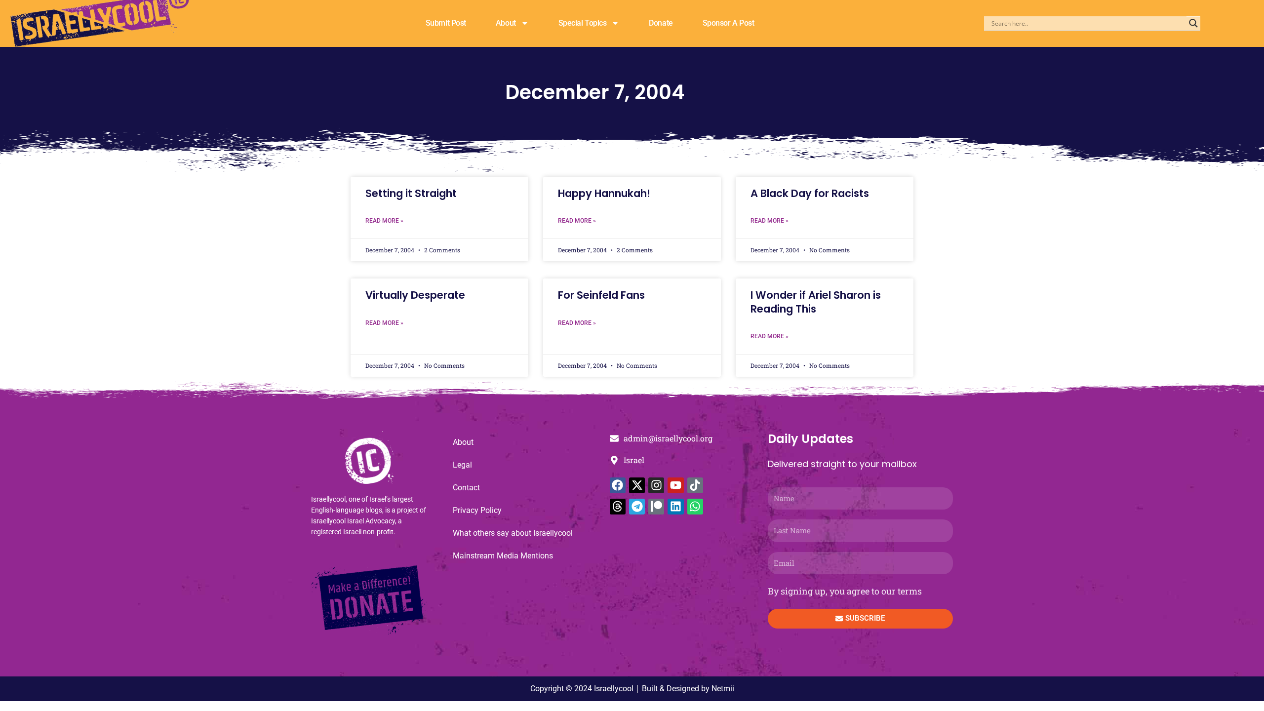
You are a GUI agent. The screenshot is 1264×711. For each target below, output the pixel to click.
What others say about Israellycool (513, 533)
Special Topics (582, 23)
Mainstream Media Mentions (503, 555)
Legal (462, 465)
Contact (466, 487)
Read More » (384, 220)
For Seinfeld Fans (601, 295)
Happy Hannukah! (604, 193)
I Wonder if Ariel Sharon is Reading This (815, 302)
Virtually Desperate (415, 295)
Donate (660, 23)
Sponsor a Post (728, 23)
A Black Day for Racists (809, 193)
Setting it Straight (411, 193)
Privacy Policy (477, 510)
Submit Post (446, 23)
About (506, 23)
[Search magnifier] (1193, 23)
